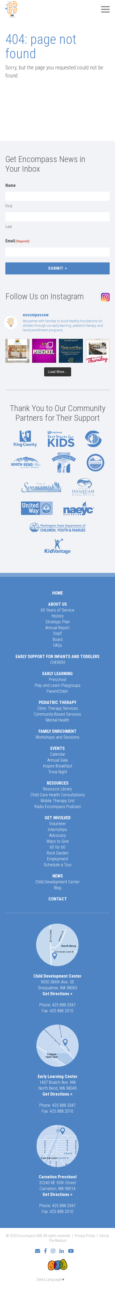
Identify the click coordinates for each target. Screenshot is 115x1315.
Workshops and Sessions (57, 737)
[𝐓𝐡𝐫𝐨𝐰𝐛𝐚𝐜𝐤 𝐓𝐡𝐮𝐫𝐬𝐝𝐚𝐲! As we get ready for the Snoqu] (17, 351)
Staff (57, 633)
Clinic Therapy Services (57, 708)
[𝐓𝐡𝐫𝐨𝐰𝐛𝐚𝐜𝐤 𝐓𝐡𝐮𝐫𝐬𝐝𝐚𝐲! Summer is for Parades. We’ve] (98, 351)
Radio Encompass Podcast (57, 806)
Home (57, 593)
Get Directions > (57, 993)
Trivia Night (57, 771)
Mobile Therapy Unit (58, 800)
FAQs (57, 645)
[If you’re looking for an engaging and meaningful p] (44, 351)
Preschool (57, 679)
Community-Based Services (57, 714)
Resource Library (57, 789)
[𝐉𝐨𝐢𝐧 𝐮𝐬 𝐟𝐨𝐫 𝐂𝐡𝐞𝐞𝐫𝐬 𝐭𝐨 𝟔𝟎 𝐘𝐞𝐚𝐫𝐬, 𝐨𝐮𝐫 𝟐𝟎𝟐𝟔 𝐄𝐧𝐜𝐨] (71, 351)
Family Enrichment (57, 731)
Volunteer (57, 823)
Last (8, 226)
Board (58, 639)
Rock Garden (57, 853)
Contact (57, 898)
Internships (57, 829)
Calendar (57, 754)
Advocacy (57, 835)
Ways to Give (58, 841)
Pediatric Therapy (57, 702)
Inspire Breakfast (57, 766)
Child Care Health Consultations (57, 794)
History (58, 616)
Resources (57, 783)
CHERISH (57, 662)
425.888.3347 (64, 1004)
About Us (57, 604)
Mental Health (57, 720)
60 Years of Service (57, 610)
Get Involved (58, 817)
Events (57, 748)
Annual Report (57, 627)
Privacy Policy (85, 1236)
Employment (57, 858)
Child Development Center (57, 881)
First (8, 206)
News (57, 876)
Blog (57, 887)
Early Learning (57, 673)
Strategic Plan (57, 621)
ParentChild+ (57, 691)
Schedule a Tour (58, 864)
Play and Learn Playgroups (57, 685)
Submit (56, 268)
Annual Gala (57, 760)
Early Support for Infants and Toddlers (57, 656)
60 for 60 (57, 847)
